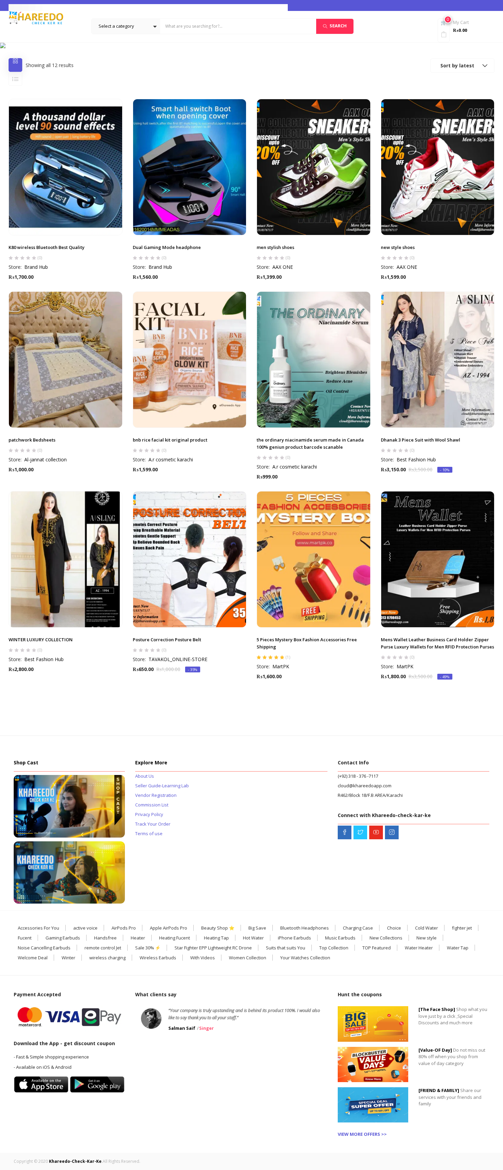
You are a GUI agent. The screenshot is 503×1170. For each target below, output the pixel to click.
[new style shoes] (437, 167)
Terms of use (149, 833)
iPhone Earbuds (294, 938)
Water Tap (457, 948)
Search (338, 26)
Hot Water (253, 938)
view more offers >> (362, 1134)
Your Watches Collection (305, 958)
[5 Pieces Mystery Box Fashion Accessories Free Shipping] (313, 559)
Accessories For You (38, 928)
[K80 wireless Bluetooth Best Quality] (65, 167)
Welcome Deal (33, 958)
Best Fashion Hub (416, 459)
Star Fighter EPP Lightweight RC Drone (213, 948)
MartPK (280, 666)
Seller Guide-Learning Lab (162, 786)
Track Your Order (152, 824)
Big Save (257, 928)
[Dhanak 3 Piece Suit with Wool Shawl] (437, 360)
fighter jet (462, 928)
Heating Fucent (174, 938)
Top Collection (333, 948)
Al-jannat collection (45, 459)
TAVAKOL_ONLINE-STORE (178, 659)
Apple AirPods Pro (168, 928)
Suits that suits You (285, 948)
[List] (15, 79)
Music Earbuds (340, 938)
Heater (138, 938)
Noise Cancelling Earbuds (44, 948)
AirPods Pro (124, 928)
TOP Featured (376, 948)
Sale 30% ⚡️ (147, 948)
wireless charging (107, 958)
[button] (126, 26)
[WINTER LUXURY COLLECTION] (65, 559)
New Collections (386, 938)
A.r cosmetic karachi (171, 459)
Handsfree (105, 938)
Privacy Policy (149, 814)
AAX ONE (282, 267)
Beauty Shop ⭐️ (217, 928)
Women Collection (247, 958)
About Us (144, 776)
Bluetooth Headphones (304, 928)
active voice (85, 928)
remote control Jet (103, 948)
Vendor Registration (156, 795)
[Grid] (15, 65)
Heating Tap (216, 938)
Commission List (151, 805)
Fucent (24, 938)
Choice (394, 928)
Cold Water (426, 928)
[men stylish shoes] (313, 167)
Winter (68, 958)
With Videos (202, 958)
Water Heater (419, 948)
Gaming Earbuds (63, 938)
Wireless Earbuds (158, 958)
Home (149, 45)
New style (426, 938)
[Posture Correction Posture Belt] (189, 559)
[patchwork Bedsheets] (65, 360)
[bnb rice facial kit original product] (189, 360)
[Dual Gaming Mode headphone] (189, 167)
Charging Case (358, 928)
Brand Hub (36, 267)
